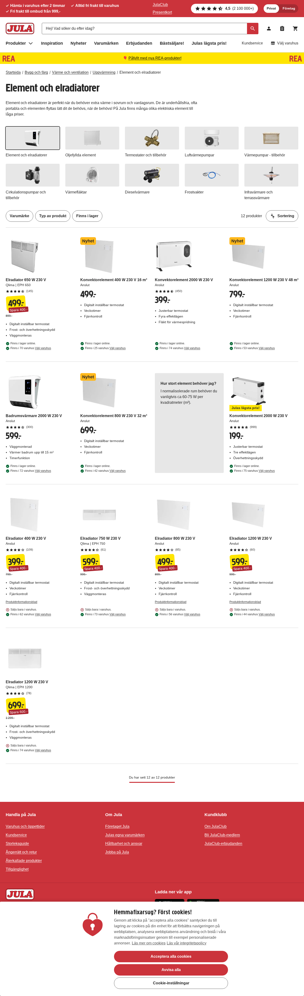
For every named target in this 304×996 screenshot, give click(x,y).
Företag (289, 8)
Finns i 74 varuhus (180, 348)
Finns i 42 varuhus (105, 470)
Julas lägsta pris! (209, 43)
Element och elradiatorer (140, 72)
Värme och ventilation (70, 72)
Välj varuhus (287, 43)
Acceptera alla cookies (171, 956)
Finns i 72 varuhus (30, 470)
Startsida (13, 72)
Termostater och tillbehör (145, 155)
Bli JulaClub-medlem (222, 835)
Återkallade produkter (24, 861)
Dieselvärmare (137, 192)
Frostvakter (194, 192)
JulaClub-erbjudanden (223, 844)
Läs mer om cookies (149, 943)
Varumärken (106, 43)
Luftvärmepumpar (199, 155)
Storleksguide (17, 844)
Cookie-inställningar (171, 983)
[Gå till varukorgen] (295, 28)
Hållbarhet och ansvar (123, 844)
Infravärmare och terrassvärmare (258, 195)
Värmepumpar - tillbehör (264, 155)
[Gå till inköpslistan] (282, 28)
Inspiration (52, 43)
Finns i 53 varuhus (254, 348)
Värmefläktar (76, 192)
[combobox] (150, 28)
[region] (152, 949)
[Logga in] (269, 28)
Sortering (285, 216)
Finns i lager (87, 216)
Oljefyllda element (80, 155)
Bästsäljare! (172, 43)
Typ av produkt (52, 216)
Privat (271, 8)
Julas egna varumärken (125, 835)
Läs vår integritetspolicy (186, 943)
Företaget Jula (117, 826)
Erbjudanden (139, 43)
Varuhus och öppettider (25, 826)
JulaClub (160, 5)
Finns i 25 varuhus (105, 348)
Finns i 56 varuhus (180, 614)
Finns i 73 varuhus (105, 614)
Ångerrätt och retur (21, 852)
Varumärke (19, 216)
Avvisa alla (171, 970)
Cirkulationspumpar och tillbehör (26, 195)
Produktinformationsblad (21, 602)
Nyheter (78, 43)
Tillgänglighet (17, 869)
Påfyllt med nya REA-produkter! (154, 58)
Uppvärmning (104, 72)
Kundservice (252, 43)
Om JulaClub (215, 826)
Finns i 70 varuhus (30, 348)
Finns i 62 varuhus (30, 614)
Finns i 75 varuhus (254, 470)
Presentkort (162, 12)
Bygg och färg (36, 72)
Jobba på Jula (117, 852)
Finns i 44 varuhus (254, 614)
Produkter (16, 43)
